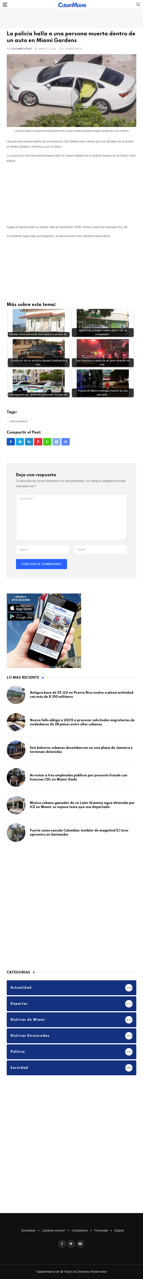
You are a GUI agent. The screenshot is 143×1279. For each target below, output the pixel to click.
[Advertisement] (71, 193)
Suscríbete (28, 1230)
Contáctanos (80, 1230)
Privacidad (101, 1230)
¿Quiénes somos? (53, 1230)
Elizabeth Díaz (22, 48)
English (119, 1230)
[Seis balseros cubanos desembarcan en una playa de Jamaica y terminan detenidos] (16, 750)
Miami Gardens (18, 421)
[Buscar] (138, 4)
